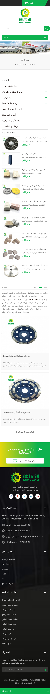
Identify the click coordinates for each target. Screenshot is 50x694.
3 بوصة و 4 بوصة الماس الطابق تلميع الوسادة (35, 185)
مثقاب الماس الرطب (29, 153)
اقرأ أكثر (25, 144)
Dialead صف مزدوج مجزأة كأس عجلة (17, 412)
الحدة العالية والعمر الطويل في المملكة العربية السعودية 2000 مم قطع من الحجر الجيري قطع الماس (35, 233)
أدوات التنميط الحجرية (12, 109)
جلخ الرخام (6, 643)
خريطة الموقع (7, 583)
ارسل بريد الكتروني (28, 460)
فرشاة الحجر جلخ (9, 614)
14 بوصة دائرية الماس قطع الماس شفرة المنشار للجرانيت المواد (35, 265)
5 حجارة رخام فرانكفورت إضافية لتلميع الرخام (35, 169)
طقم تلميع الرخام (8, 609)
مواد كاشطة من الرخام (12, 92)
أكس (4, 573)
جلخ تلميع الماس (8, 629)
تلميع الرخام (6, 633)
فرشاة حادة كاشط (10, 103)
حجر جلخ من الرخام (10, 638)
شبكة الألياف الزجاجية (12, 120)
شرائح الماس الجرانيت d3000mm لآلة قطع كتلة (35, 249)
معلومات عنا (7, 564)
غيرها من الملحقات (10, 126)
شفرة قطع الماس (9, 624)
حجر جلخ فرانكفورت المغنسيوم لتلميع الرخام (35, 217)
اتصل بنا (5, 569)
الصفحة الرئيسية (21, 64)
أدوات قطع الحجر (9, 86)
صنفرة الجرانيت (9, 97)
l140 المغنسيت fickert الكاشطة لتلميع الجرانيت (35, 201)
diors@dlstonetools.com (32, 536)
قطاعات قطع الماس (10, 619)
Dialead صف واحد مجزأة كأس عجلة (16, 356)
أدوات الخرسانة (9, 115)
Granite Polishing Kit (11, 600)
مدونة (4, 578)
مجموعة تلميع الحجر (10, 604)
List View (46, 287)
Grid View (41, 287)
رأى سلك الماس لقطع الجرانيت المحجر (35, 138)
